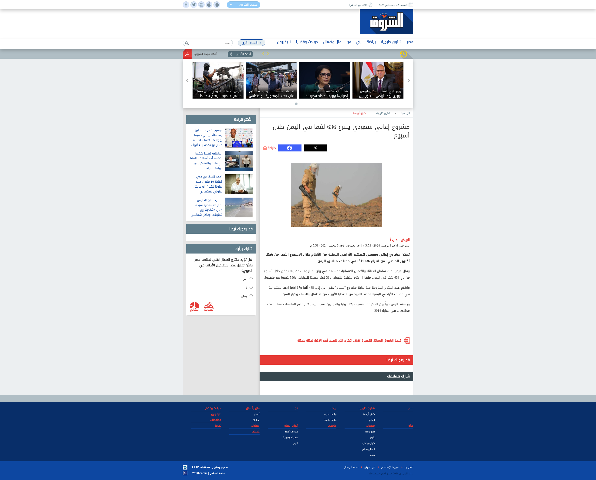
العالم (372, 420)
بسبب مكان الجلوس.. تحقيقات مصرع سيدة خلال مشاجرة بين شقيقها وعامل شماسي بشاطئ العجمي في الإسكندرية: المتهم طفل (206, 212)
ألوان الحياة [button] (291, 425)
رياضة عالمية (330, 420)
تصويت (208, 309)
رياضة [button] (371, 41)
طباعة (272, 148)
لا (246, 287)
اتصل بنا (409, 467)
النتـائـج (194, 309)
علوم (372, 437)
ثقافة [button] (217, 425)
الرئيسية (405, 113)
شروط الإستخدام (390, 467)
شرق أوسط (359, 113)
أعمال (257, 414)
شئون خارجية (383, 113)
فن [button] (348, 41)
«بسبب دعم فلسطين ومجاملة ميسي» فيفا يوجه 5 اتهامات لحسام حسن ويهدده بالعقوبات (206, 137)
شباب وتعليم (368, 443)
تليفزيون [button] (284, 41)
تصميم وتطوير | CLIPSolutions (210, 467)
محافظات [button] (215, 419)
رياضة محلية (330, 414)
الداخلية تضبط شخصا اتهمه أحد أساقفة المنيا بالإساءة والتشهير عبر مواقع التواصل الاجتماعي (206, 163)
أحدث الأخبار (244, 54)
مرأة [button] (410, 425)
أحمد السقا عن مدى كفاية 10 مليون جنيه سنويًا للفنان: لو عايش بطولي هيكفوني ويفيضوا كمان (207, 186)
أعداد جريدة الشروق (205, 53)
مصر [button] (410, 41)
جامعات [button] (332, 425)
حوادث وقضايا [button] (307, 41)
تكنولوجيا (370, 431)
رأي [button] (359, 41)
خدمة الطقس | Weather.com (208, 473)
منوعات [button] (370, 425)
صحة (372, 455)
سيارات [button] (255, 425)
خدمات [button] (256, 431)
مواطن (256, 420)
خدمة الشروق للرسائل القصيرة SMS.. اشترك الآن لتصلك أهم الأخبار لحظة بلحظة (349, 340)
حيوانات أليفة (291, 431)
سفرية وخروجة (290, 437)
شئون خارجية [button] (391, 41)
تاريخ (295, 443)
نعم (245, 279)
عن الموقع (369, 467)
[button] (263, 53)
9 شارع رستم (368, 449)
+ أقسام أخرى (251, 43)
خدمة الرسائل (351, 467)
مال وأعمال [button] (332, 41)
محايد (244, 296)
